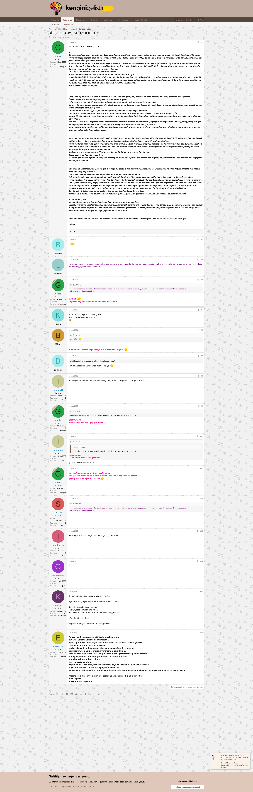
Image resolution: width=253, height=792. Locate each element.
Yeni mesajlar (54, 24)
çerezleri (80, 781)
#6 (202, 330)
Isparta (63, 657)
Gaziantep (62, 616)
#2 (202, 239)
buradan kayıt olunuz (228, 759)
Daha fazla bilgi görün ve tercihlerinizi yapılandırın (71, 786)
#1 (202, 42)
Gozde (53, 37)
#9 (202, 406)
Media (94, 19)
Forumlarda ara (67, 24)
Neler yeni (80, 19)
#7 (202, 356)
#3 (202, 259)
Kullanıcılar (123, 19)
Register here (225, 765)
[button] (87, 19)
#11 (201, 468)
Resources (107, 19)
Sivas (64, 400)
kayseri (63, 585)
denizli (63, 555)
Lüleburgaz (62, 66)
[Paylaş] (198, 42)
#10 (201, 436)
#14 (201, 561)
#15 (201, 591)
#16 (201, 632)
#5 (202, 310)
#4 (202, 279)
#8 (202, 376)
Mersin (63, 525)
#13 (201, 531)
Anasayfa (55, 19)
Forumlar (67, 19)
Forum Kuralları (141, 19)
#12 (201, 499)
